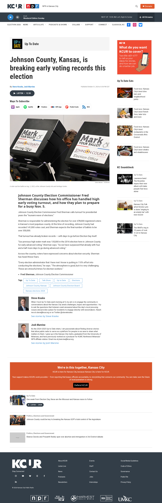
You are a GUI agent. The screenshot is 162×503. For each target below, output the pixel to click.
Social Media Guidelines (129, 461)
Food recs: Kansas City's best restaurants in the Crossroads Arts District (141, 132)
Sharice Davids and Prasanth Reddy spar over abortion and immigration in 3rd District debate (64, 437)
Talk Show (46, 280)
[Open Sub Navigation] (30, 25)
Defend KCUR (81, 385)
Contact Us (93, 471)
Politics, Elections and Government (40, 416)
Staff (91, 466)
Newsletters (62, 482)
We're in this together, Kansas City (81, 367)
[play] (10, 17)
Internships (93, 482)
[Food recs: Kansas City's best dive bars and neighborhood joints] (125, 93)
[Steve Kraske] (23, 304)
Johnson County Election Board (66, 286)
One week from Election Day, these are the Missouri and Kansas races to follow (59, 399)
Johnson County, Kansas (36, 286)
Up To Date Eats (125, 80)
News (25, 25)
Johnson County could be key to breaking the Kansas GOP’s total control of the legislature (63, 419)
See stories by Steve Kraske (45, 316)
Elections (76, 280)
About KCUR (62, 461)
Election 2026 (14, 25)
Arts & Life (38, 25)
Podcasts (61, 477)
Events (92, 461)
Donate (148, 6)
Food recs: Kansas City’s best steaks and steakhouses (141, 149)
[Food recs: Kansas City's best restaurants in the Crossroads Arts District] (125, 131)
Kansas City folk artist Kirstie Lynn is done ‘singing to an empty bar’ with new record (141, 209)
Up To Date (32, 44)
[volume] (18, 17)
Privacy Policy (126, 482)
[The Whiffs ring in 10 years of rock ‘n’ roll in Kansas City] (125, 228)
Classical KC (118, 25)
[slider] (21, 17)
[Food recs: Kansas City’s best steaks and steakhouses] (125, 151)
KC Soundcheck (125, 167)
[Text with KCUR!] (134, 57)
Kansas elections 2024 (35, 291)
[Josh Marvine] (23, 330)
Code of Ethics (126, 466)
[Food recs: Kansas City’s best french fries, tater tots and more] (125, 113)
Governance (125, 471)
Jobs (91, 477)
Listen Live (62, 466)
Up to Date (61, 280)
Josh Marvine (29, 86)
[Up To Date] (17, 44)
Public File (124, 477)
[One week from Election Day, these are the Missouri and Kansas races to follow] (17, 400)
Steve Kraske (17, 86)
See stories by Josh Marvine (45, 343)
